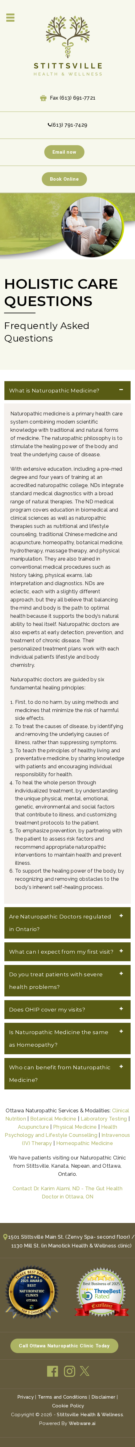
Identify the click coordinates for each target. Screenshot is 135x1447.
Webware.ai (82, 1423)
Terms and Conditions (63, 1397)
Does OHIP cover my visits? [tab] (47, 1009)
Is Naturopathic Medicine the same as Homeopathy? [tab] (58, 1038)
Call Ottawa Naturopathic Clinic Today (64, 1346)
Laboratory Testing (104, 1119)
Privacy (25, 1397)
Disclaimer (103, 1397)
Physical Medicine (75, 1127)
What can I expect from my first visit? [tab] (61, 952)
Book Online (64, 179)
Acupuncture (33, 1127)
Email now (64, 152)
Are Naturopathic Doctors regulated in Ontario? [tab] (60, 922)
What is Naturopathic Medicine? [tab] (54, 390)
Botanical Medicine (53, 1119)
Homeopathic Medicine (84, 1143)
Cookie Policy (68, 1406)
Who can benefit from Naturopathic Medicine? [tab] (60, 1073)
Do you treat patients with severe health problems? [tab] (56, 980)
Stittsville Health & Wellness (90, 1414)
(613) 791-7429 (69, 125)
